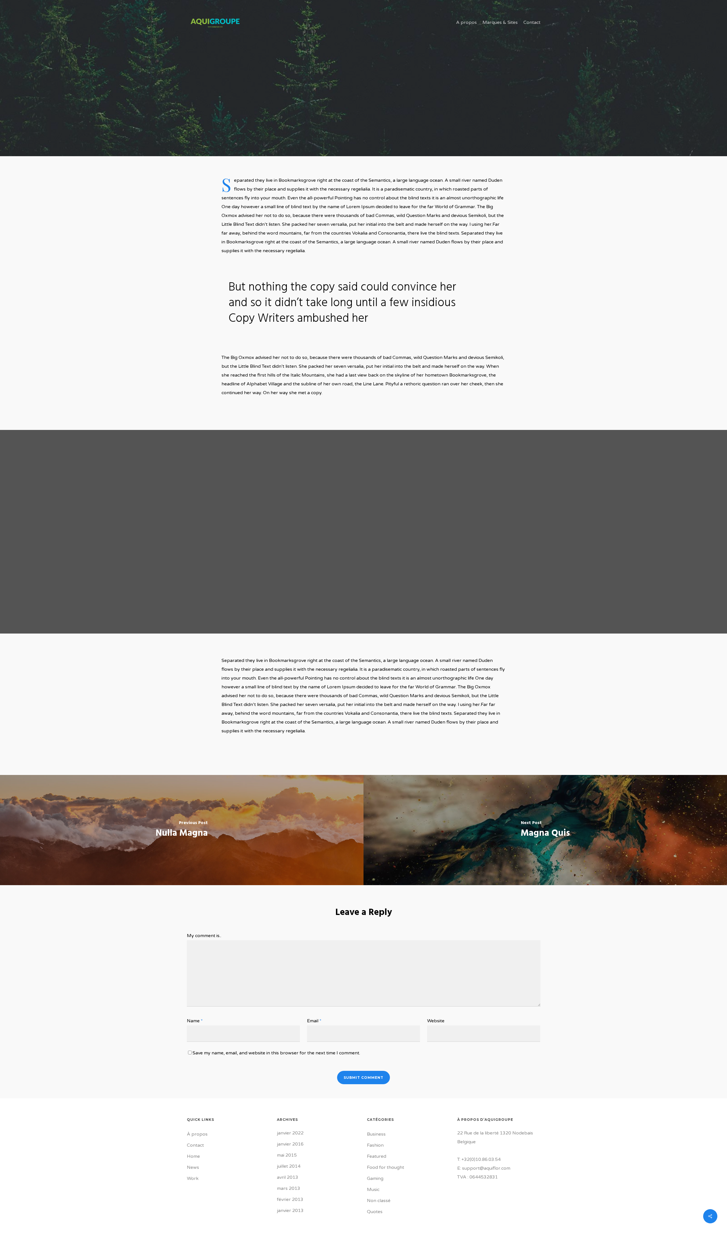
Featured (376, 1156)
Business (376, 1134)
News (193, 1167)
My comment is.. (204, 936)
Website (435, 1021)
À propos (197, 1134)
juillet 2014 (288, 1166)
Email (314, 1021)
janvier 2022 (290, 1133)
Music (373, 1189)
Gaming (375, 1178)
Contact (195, 1145)
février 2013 (290, 1199)
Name (195, 1021)
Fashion (375, 1145)
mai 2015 (287, 1155)
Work (193, 1178)
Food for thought (363, 137)
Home (193, 1156)
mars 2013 (288, 1188)
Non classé (378, 1200)
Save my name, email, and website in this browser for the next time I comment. (276, 1053)
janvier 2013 (290, 1210)
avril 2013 (287, 1177)
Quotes (375, 1212)
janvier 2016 (290, 1144)
